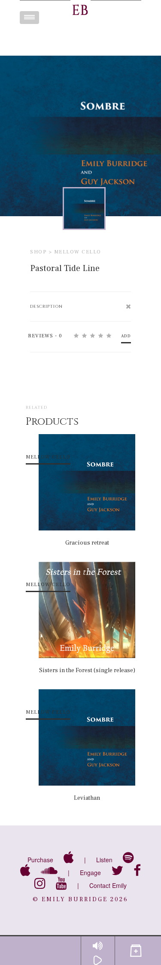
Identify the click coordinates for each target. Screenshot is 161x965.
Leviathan (87, 798)
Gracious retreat (87, 543)
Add (126, 336)
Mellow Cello (77, 252)
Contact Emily (108, 885)
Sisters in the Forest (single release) (87, 670)
